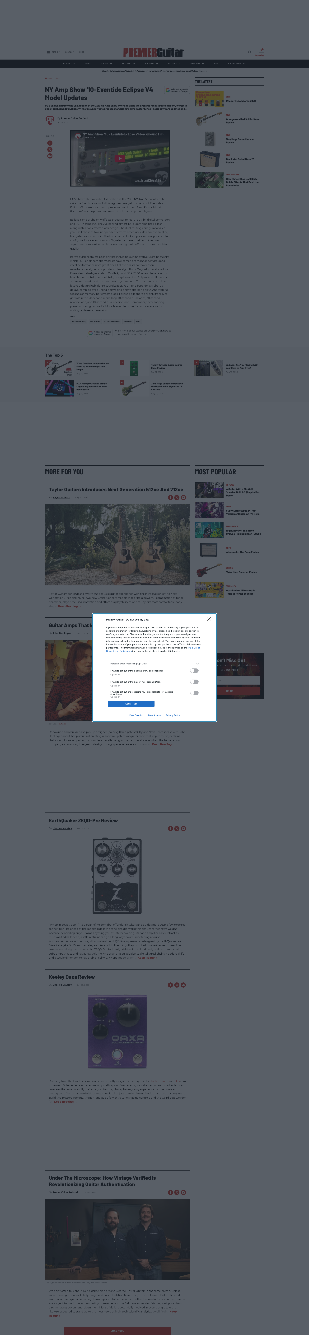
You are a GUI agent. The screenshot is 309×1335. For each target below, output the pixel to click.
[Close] (210, 620)
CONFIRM (131, 704)
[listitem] (154, 663)
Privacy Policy (173, 715)
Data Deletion (136, 715)
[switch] (194, 670)
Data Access (154, 715)
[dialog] (154, 667)
